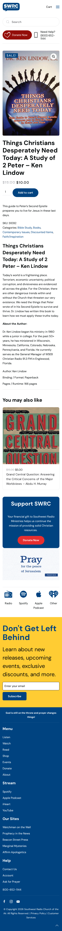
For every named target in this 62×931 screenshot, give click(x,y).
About (6, 774)
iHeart (6, 804)
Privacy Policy (38, 913)
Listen (6, 737)
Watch (7, 743)
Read (6, 749)
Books (37, 227)
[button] (57, 7)
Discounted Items (42, 232)
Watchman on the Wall (17, 827)
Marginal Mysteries (15, 846)
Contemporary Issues (16, 232)
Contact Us (10, 869)
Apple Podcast (12, 798)
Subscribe (14, 696)
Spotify (7, 791)
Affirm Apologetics (14, 852)
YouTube (8, 810)
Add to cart (25, 192)
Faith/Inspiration (13, 236)
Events (7, 762)
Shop (6, 756)
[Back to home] (11, 7)
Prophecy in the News (16, 833)
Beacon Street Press (15, 840)
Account (8, 875)
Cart (49, 7)
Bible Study (25, 227)
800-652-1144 (12, 889)
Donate (7, 768)
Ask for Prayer (11, 881)
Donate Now (31, 540)
